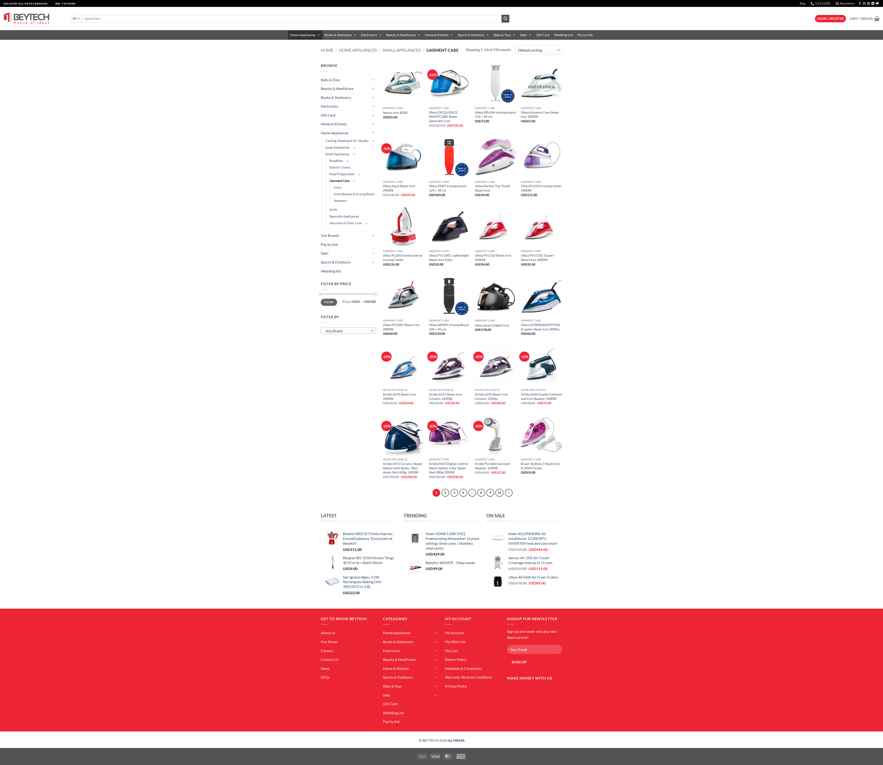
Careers (327, 650)
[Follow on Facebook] (859, 3)
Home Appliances (302, 35)
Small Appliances (401, 50)
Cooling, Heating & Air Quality (347, 141)
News (325, 668)
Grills (333, 210)
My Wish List (455, 641)
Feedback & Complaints (463, 668)
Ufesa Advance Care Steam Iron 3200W (540, 114)
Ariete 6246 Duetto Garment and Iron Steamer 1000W (541, 396)
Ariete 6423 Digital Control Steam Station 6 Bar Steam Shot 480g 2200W (448, 468)
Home (327, 50)
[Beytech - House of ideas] (33, 18)
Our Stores (329, 641)
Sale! (523, 35)
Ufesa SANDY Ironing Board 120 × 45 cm (449, 327)
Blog (803, 3)
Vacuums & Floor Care (346, 223)
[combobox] (348, 330)
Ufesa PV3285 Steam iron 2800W (401, 327)
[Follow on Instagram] (864, 3)
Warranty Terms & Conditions (468, 677)
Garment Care (340, 181)
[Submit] (505, 19)
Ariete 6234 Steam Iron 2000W (399, 396)
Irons (337, 187)
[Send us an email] (868, 3)
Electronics (369, 35)
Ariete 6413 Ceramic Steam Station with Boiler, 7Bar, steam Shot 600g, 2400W (402, 468)
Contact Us (330, 659)
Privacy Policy (456, 686)
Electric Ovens (340, 167)
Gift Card (543, 35)
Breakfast (336, 161)
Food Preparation (342, 174)
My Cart (451, 650)
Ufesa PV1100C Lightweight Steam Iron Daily (449, 257)
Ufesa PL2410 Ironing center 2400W (541, 188)
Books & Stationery (338, 35)
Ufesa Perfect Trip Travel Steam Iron (492, 188)
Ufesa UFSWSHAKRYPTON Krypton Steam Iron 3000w (540, 327)
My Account (454, 632)
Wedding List (563, 35)
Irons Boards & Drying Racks (354, 194)
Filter (328, 302)
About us (328, 632)
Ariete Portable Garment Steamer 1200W (492, 466)
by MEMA (456, 740)
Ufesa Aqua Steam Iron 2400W (399, 188)
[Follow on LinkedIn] (873, 3)
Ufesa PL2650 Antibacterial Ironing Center (402, 257)
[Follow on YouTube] (877, 3)
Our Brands (330, 235)
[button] (845, 3)
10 (499, 492)
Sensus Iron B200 (395, 113)
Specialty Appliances (344, 216)
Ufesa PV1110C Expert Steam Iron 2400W (537, 257)
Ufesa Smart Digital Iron (492, 325)
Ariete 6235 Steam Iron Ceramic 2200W (445, 396)
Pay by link (585, 35)
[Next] (509, 493)
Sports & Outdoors (471, 35)
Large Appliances (337, 147)
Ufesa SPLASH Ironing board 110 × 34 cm (495, 114)
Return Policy (455, 659)
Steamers (340, 201)
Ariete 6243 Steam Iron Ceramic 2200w (491, 396)
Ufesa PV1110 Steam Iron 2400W (493, 257)
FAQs (325, 677)
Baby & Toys (502, 35)
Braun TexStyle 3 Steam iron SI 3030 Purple (540, 466)
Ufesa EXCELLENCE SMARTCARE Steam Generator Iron (443, 116)
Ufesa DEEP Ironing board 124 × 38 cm (447, 188)
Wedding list (331, 271)
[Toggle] (373, 79)
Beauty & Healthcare (401, 35)
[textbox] (347, 331)
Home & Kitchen (437, 35)
